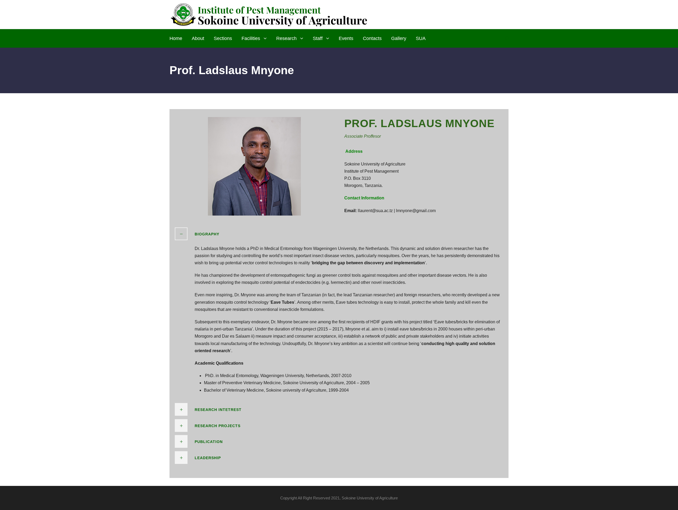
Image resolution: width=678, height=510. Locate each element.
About (198, 38)
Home (176, 38)
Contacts (372, 38)
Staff (318, 38)
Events (346, 38)
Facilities (251, 38)
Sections (223, 38)
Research (286, 38)
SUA (421, 38)
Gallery (398, 38)
